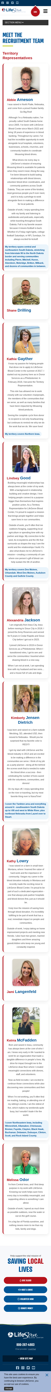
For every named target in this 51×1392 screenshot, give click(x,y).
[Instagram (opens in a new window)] (7, 2)
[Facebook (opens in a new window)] (2, 2)
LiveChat (32, 1349)
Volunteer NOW (27, 1299)
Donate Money (26, 1308)
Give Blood (34, 1280)
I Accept (8, 1389)
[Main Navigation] (45, 11)
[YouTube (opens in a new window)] (17, 2)
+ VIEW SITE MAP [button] (25, 1358)
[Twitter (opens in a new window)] (12, 2)
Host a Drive (27, 1289)
